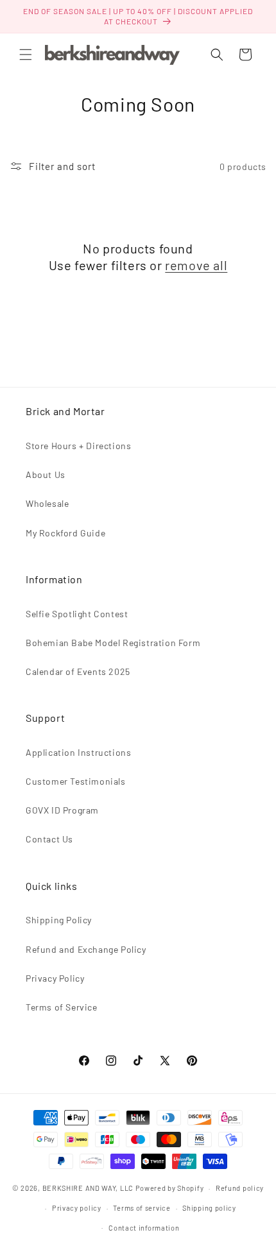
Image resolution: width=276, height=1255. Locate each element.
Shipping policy (209, 1208)
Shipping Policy (59, 919)
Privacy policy (76, 1208)
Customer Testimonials (76, 781)
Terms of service (141, 1208)
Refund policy (240, 1188)
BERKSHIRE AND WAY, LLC (88, 1188)
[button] (26, 54)
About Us (45, 474)
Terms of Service (62, 1007)
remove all (196, 265)
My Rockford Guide (65, 532)
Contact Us (49, 838)
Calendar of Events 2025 (78, 671)
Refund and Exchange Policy (86, 949)
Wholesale (47, 503)
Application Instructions (78, 752)
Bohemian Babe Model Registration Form (113, 642)
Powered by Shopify (169, 1188)
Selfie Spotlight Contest (77, 613)
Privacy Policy (55, 978)
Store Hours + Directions (78, 445)
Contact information (143, 1228)
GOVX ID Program (62, 810)
